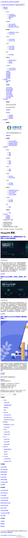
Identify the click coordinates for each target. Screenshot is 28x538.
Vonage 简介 (11, 33)
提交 (15, 394)
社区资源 (5, 146)
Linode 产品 (11, 46)
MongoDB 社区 (4, 492)
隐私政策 (10, 532)
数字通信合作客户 (13, 144)
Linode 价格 (8, 93)
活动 (10, 212)
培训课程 (11, 115)
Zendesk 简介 (12, 39)
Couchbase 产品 (7, 461)
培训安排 (11, 116)
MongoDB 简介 (12, 24)
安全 (10, 18)
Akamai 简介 (12, 14)
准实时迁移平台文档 (13, 190)
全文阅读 (3, 273)
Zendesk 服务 (9, 91)
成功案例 (5, 119)
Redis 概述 (11, 54)
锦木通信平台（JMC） (14, 32)
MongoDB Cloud (12, 25)
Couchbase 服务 (9, 96)
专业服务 (5, 79)
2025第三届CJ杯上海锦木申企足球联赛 (10, 1)
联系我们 (8, 217)
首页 (2, 229)
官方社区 (11, 176)
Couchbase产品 (12, 69)
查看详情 (8, 135)
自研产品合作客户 (13, 145)
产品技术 (5, 8)
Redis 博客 (3, 515)
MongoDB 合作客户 (13, 142)
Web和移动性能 (12, 15)
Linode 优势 (11, 47)
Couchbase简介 (12, 68)
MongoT (11, 62)
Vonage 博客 (3, 495)
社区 (10, 152)
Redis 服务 (8, 97)
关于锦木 (5, 214)
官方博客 (11, 183)
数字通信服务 (9, 90)
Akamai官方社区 (4, 490)
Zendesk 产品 (12, 40)
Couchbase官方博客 (5, 513)
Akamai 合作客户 (13, 141)
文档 (10, 154)
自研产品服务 (9, 94)
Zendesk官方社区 (5, 497)
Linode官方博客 (4, 500)
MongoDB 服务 (9, 89)
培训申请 (11, 118)
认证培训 (5, 99)
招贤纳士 (8, 218)
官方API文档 (12, 177)
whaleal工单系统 (12, 194)
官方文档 (11, 184)
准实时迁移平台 (12, 60)
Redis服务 (3, 484)
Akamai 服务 (9, 87)
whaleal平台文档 (12, 191)
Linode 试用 (11, 49)
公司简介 (8, 215)
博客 (10, 155)
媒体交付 (11, 17)
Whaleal (10, 61)
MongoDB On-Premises (14, 26)
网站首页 (5, 7)
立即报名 (8, 109)
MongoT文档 (12, 193)
